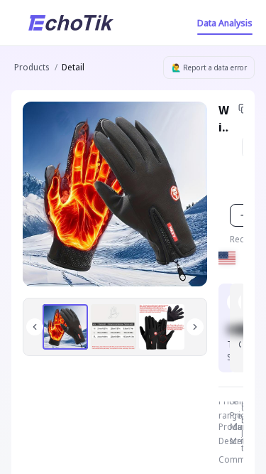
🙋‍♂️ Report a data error (209, 67)
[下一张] (195, 326)
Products (31, 67)
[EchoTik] (70, 23)
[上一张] (34, 326)
